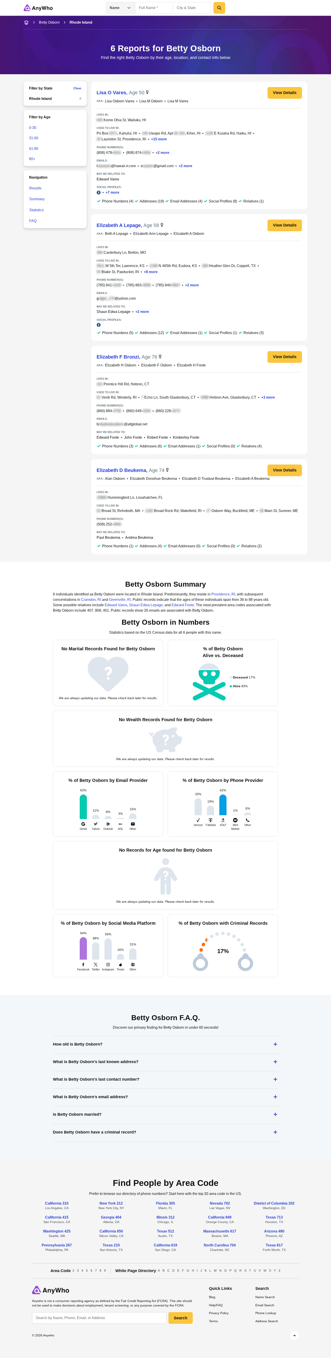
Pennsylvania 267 (57, 1245)
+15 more (159, 139)
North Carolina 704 (220, 1245)
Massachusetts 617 (219, 1231)
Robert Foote (157, 437)
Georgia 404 (111, 1217)
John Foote (133, 437)
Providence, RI (223, 594)
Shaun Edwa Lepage (113, 312)
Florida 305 (165, 1203)
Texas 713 (274, 1217)
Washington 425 (56, 1231)
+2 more (162, 153)
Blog (212, 1297)
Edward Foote (108, 437)
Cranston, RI (91, 600)
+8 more (151, 272)
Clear (77, 88)
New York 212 (111, 1203)
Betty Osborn (49, 22)
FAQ (32, 221)
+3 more (268, 397)
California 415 (56, 1217)
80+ (32, 159)
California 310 (56, 1203)
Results (35, 188)
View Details (285, 92)
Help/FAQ (216, 1305)
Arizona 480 (274, 1231)
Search (180, 1318)
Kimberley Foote (186, 437)
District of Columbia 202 (274, 1203)
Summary (37, 199)
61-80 (33, 148)
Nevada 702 (220, 1203)
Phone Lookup (265, 1313)
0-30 (32, 128)
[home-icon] (26, 22)
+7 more (112, 192)
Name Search (265, 1297)
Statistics (36, 210)
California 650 (111, 1231)
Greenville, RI (120, 600)
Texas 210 (111, 1245)
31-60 (33, 138)
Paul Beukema (108, 537)
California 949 (219, 1217)
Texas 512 (165, 1231)
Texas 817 (274, 1245)
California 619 (165, 1245)
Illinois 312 (165, 1217)
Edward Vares (108, 179)
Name (115, 8)
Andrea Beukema (139, 537)
